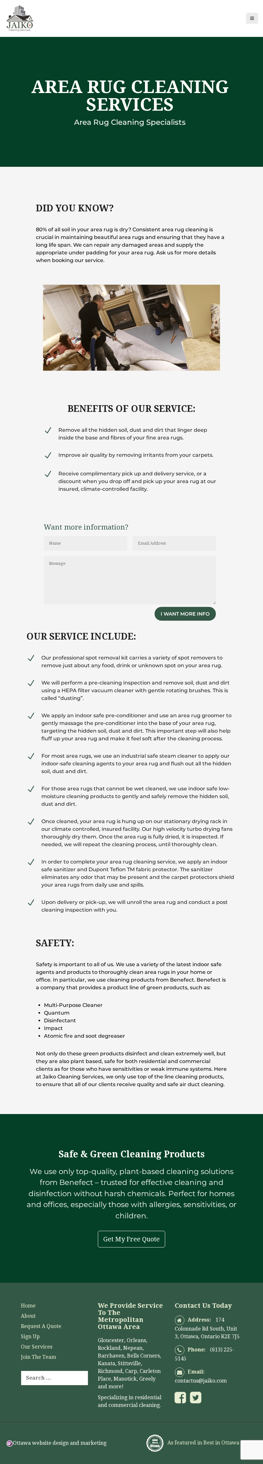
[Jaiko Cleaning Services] (20, 18)
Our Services (36, 1347)
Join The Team (38, 1357)
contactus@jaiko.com (201, 1381)
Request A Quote (41, 1326)
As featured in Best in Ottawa (202, 1443)
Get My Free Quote (131, 1239)
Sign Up (30, 1336)
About (28, 1316)
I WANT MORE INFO (185, 614)
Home (28, 1306)
